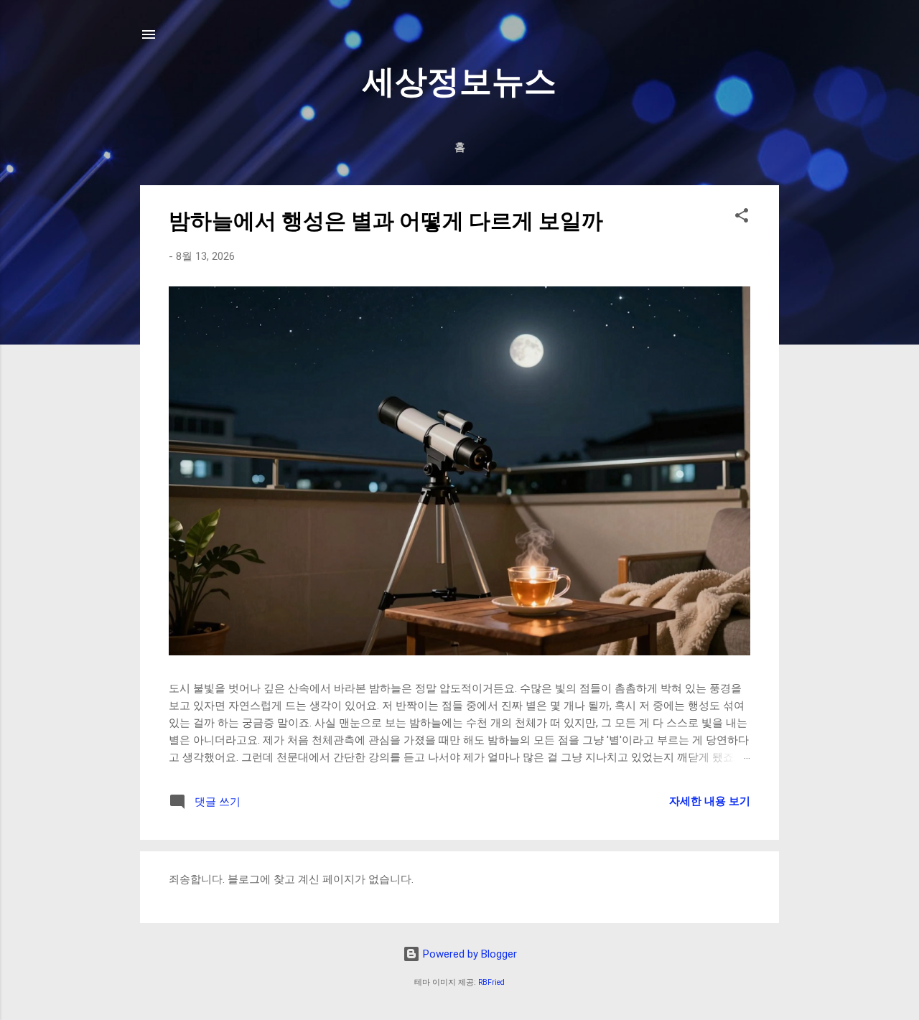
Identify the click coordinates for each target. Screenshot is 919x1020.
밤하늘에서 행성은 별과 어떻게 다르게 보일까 (386, 220)
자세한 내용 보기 (709, 801)
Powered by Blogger (468, 954)
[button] (741, 218)
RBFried (491, 982)
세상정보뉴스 (459, 81)
